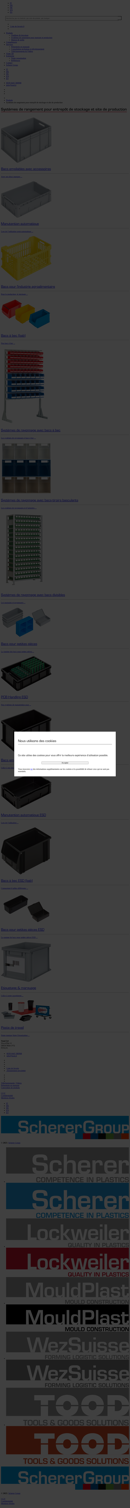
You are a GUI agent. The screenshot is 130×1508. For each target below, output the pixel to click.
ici (31, 769)
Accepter (65, 763)
